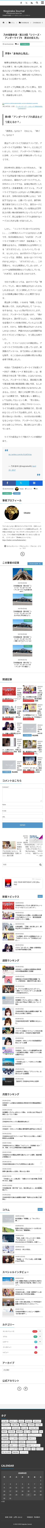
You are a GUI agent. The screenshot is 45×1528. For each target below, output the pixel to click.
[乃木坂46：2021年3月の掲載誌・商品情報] (29, 731)
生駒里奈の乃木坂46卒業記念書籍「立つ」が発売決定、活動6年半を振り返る (28, 980)
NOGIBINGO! (31, 1442)
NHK (20, 1449)
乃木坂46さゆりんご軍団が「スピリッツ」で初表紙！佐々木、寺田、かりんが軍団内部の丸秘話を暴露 (21, 1146)
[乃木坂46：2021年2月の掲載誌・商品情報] (9, 768)
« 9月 (3, 1501)
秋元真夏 (24, 1428)
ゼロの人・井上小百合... (23, 1249)
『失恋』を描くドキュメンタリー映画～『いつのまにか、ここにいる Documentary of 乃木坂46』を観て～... (28, 1240)
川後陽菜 (23, 1424)
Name (4, 804)
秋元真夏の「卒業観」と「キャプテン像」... (27, 1219)
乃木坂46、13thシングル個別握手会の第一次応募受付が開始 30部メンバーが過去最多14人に (28, 1052)
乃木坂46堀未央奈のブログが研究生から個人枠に (18, 1164)
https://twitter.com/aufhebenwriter (13, 540)
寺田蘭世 (27, 1449)
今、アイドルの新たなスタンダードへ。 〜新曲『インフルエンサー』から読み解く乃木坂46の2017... (28, 991)
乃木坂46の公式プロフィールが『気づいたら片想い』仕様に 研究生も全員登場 (22, 1137)
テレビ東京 (22, 1435)
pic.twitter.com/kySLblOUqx (20, 454)
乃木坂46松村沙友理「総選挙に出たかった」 (28, 1022)
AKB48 (21, 1421)
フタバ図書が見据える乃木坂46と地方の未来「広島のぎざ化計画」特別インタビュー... (28, 1283)
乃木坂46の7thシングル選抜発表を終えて (15, 1121)
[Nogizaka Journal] (14, 14)
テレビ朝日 (13, 1438)
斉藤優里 (5, 1438)
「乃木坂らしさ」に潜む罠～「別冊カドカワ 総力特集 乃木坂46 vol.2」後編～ (22, 1180)
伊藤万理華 (14, 1424)
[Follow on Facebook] (26, 1389)
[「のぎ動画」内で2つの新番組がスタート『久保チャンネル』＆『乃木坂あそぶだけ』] (29, 711)
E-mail (4, 810)
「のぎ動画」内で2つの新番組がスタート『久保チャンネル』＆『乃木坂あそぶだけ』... (28, 938)
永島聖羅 (31, 1424)
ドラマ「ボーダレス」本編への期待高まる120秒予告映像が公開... (28, 949)
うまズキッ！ (6, 1428)
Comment (5, 787)
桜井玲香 (5, 1449)
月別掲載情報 (27, 735)
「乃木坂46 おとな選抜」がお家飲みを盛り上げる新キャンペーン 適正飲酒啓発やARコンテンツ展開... (28, 917)
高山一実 (27, 1431)
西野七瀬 (5, 1445)
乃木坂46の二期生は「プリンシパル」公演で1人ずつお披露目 (28, 1072)
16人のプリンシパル (34, 1435)
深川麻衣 (5, 1421)
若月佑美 (40, 1449)
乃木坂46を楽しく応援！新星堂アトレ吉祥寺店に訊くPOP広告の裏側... (28, 1293)
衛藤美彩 (22, 1442)
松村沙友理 (5, 1442)
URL (3, 817)
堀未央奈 (19, 1431)
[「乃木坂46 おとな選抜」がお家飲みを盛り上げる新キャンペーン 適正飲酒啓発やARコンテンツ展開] (29, 692)
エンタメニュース (8, 700)
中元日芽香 (13, 1449)
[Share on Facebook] (21, 3)
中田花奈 (11, 1431)
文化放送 (5, 1435)
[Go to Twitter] (22, 554)
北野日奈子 (36, 1421)
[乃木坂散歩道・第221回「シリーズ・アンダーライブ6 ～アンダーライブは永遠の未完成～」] (22, 578)
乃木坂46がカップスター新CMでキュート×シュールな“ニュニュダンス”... (28, 906)
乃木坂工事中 (34, 1428)
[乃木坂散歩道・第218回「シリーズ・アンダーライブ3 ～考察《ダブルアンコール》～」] (22, 629)
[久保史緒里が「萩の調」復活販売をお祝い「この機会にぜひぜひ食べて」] (29, 747)
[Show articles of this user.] (12, 513)
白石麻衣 (39, 1424)
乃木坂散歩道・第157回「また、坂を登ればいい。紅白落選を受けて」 (22, 1189)
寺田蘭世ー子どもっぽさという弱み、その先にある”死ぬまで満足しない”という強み (28, 1002)
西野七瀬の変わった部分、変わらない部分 (16, 1171)
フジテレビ (24, 1452)
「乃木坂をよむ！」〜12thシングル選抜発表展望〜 (28, 1063)
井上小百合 (22, 1438)
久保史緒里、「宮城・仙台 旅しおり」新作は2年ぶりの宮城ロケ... (28, 927)
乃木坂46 (17, 493)
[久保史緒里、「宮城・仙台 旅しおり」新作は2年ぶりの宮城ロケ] (9, 713)
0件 (18, 44)
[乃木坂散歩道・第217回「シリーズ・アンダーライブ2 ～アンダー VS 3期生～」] (22, 654)
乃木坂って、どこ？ (33, 1445)
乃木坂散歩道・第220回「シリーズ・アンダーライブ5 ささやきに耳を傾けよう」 (22, 613)
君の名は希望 (6, 1452)
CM (41, 1431)
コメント (29, 489)
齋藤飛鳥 (15, 1452)
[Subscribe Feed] (32, 3)
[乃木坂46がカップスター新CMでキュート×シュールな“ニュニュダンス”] (9, 694)
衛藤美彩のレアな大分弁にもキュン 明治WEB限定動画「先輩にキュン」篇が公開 (12, 851)
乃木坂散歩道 (25, 44)
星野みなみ (5, 1424)
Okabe (22, 489)
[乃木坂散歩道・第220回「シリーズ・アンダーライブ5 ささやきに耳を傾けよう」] (22, 603)
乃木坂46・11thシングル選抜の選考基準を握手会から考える (22, 1129)
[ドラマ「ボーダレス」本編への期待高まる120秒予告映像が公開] (9, 729)
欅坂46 (4, 1431)
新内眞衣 (28, 1421)
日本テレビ (31, 1438)
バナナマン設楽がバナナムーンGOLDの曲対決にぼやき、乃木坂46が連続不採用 (28, 1032)
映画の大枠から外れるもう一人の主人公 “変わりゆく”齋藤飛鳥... (29, 1229)
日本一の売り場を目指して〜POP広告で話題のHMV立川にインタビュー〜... (28, 1303)
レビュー (19, 1352)
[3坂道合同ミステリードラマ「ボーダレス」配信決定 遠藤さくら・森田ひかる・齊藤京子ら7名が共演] (29, 763)
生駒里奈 (14, 1442)
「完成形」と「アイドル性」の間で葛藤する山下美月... (28, 1260)
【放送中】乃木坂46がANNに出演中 (27, 1081)
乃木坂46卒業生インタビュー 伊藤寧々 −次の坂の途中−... (28, 1312)
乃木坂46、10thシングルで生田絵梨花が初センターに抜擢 (28, 1042)
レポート (19, 1342)
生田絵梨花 (16, 1428)
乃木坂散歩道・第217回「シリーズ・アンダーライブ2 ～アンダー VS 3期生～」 (22, 665)
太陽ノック (13, 1445)
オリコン (35, 1431)
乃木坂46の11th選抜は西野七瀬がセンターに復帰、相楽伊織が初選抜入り (22, 1156)
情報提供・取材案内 (33, 1517)
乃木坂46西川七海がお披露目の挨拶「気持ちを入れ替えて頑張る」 (28, 1012)
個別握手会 (13, 1435)
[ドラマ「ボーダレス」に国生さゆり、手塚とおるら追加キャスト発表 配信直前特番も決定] (9, 745)
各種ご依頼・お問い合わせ (13, 1517)
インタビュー (19, 1347)
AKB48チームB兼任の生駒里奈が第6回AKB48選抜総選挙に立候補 (28, 970)
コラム (19, 1336)
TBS (33, 1449)
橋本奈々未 (13, 1421)
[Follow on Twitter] (26, 3)
